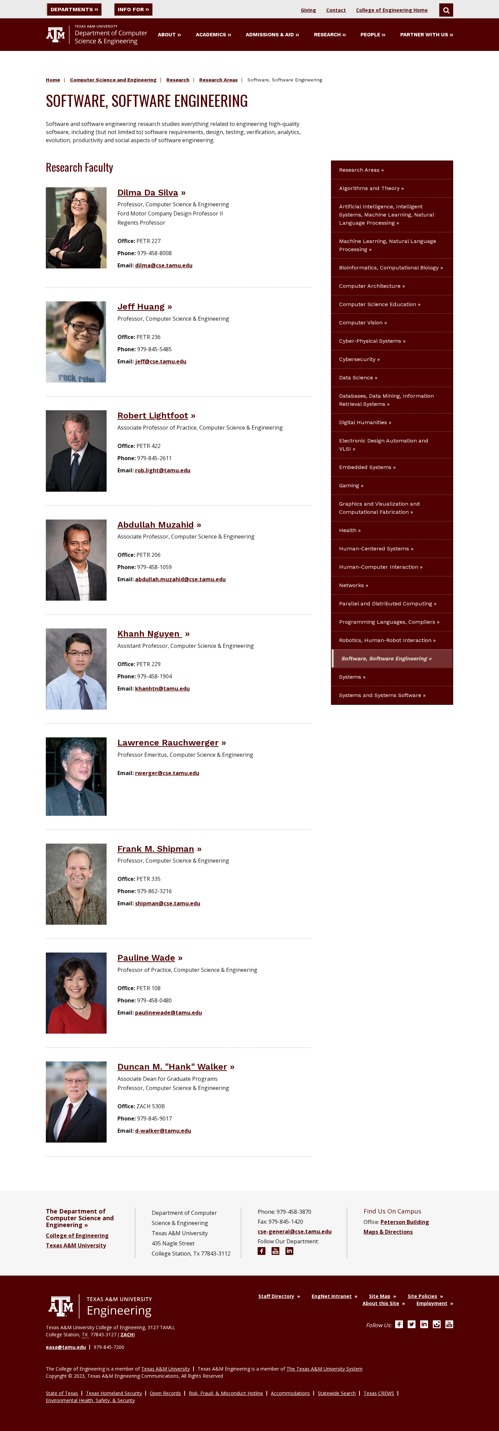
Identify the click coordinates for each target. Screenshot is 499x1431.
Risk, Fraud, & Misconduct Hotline (226, 1393)
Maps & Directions (388, 1232)
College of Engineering (77, 1235)
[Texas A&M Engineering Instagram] (437, 1325)
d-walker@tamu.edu (163, 1130)
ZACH (127, 1334)
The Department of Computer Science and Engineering (80, 1218)
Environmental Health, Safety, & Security (90, 1400)
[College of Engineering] (100, 1306)
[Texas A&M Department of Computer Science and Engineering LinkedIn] (289, 1252)
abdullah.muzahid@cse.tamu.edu (180, 579)
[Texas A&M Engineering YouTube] (449, 1325)
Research (327, 35)
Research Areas (218, 79)
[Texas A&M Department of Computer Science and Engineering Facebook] (261, 1252)
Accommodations (290, 1393)
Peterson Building (405, 1222)
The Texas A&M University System (325, 1369)
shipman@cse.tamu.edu (167, 903)
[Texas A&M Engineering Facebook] (399, 1325)
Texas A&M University (76, 1245)
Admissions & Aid (270, 35)
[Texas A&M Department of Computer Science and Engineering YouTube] (275, 1252)
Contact (336, 10)
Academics (211, 35)
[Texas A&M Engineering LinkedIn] (424, 1325)
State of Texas (62, 1393)
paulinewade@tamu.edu (168, 1012)
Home (53, 79)
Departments (72, 9)
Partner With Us (424, 35)
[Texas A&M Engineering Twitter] (411, 1325)
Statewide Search (337, 1393)
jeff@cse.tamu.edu (160, 361)
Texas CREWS (379, 1393)
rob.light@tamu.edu (162, 470)
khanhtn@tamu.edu (162, 688)
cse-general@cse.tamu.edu (295, 1231)
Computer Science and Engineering (113, 79)
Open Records (165, 1393)
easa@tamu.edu (66, 1347)
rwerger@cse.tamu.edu (167, 773)
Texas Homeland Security (114, 1393)
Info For (131, 9)
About (167, 35)
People (370, 35)
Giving (308, 10)
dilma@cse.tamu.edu (163, 265)
